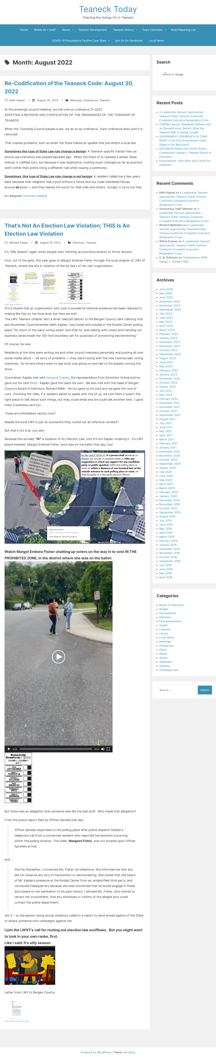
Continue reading (34, 196)
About (66, 29)
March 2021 (166, 439)
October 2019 (168, 508)
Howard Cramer (57, 377)
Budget (163, 609)
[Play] (9, 749)
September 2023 (170, 354)
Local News (156, 40)
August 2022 (167, 386)
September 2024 (170, 309)
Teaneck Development (92, 29)
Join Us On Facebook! (129, 40)
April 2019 (165, 532)
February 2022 (168, 398)
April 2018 (165, 577)
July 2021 (165, 423)
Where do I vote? (45, 29)
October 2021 (168, 411)
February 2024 (168, 334)
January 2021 (168, 447)
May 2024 (165, 321)
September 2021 (169, 415)
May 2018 (165, 573)
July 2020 (165, 471)
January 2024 (168, 338)
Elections (78, 242)
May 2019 (165, 528)
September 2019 (169, 512)
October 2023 (168, 350)
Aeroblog (129, 1052)
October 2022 (168, 382)
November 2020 (169, 455)
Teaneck (104, 100)
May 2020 (165, 480)
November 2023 (169, 346)
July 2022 (165, 390)
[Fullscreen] (108, 749)
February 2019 (168, 540)
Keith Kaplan (17, 100)
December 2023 (169, 342)
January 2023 (168, 374)
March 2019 (166, 536)
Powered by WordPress (96, 1052)
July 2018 (165, 565)
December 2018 (169, 549)
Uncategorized (168, 670)
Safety (163, 657)
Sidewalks (165, 661)
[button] (58, 657)
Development (167, 613)
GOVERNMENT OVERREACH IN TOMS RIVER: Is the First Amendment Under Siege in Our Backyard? (183, 140)
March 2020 (167, 488)
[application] (59, 656)
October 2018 (168, 557)
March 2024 (167, 329)
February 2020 (168, 492)
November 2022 (169, 378)
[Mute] (102, 749)
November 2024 (169, 305)
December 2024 (169, 301)
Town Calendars (152, 29)
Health (163, 625)
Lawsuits (164, 629)
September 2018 (169, 561)
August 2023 (167, 358)
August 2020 (167, 467)
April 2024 (166, 325)
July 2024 (165, 313)
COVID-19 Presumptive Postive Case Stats (79, 40)
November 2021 (169, 407)
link (33, 383)
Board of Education (171, 605)
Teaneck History (123, 29)
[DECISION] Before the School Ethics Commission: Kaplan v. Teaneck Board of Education (185, 152)
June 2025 (166, 297)
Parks (162, 649)
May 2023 (165, 366)
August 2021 (167, 419)
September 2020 (170, 463)
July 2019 (165, 520)
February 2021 (168, 443)
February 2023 (168, 370)
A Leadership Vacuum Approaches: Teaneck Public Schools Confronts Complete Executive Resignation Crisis (184, 116)
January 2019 (168, 545)
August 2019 (167, 516)
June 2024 (166, 317)
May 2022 (165, 394)
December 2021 (169, 403)
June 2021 (165, 427)
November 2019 (169, 504)
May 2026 (165, 293)
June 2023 (166, 362)
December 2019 (169, 500)
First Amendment (170, 621)
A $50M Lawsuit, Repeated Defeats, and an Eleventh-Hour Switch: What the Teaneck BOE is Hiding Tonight (185, 128)
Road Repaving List (183, 29)
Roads (163, 653)
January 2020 (168, 496)
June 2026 (166, 289)
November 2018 (169, 553)
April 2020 (166, 484)
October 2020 (168, 459)
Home (24, 29)
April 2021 (165, 435)
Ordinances (91, 100)
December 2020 (169, 451)
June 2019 (165, 524)
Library (163, 633)
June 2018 (165, 569)
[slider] (56, 749)
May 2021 (165, 431)
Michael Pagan (18, 242)
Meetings (76, 100)
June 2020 (166, 476)
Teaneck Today (108, 9)
